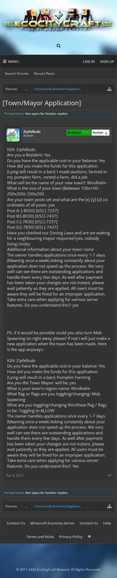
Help (107, 523)
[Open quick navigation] (109, 89)
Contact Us (16, 523)
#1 (110, 475)
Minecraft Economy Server (52, 523)
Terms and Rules (40, 536)
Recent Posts (44, 73)
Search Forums (17, 73)
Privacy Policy (70, 536)
